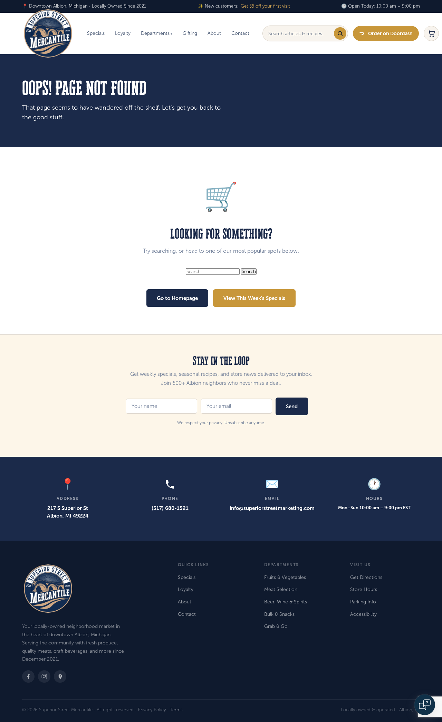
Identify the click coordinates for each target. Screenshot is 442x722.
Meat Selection (280, 589)
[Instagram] (44, 676)
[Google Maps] (60, 676)
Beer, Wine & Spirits (285, 601)
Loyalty (123, 33)
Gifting (190, 33)
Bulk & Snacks (279, 614)
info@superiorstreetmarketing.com (272, 508)
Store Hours (363, 589)
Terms (176, 710)
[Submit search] (340, 33)
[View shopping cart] (431, 33)
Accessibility (363, 614)
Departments (155, 33)
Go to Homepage (177, 298)
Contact (240, 33)
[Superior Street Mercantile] (48, 33)
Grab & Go (276, 626)
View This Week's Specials (254, 298)
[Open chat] (424, 704)
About (214, 33)
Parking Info (363, 601)
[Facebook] (28, 676)
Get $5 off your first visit (265, 6)
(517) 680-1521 (170, 508)
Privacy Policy (152, 710)
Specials (96, 33)
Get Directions (366, 577)
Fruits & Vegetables (285, 577)
